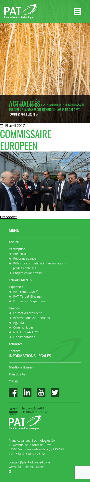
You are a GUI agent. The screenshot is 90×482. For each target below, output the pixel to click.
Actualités (15, 344)
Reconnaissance (24, 258)
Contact (14, 351)
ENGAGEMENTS (20, 280)
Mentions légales (21, 367)
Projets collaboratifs (27, 273)
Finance (14, 308)
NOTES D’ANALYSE (26, 332)
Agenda (18, 322)
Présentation (22, 254)
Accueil (14, 242)
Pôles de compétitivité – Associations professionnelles (39, 265)
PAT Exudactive (25, 291)
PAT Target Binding (27, 296)
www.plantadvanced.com (26, 467)
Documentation (24, 337)
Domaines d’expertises (29, 301)
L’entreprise (17, 249)
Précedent (8, 217)
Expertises (16, 287)
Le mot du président (27, 313)
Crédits (14, 381)
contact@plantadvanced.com (29, 462)
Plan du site (17, 374)
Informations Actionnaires (31, 318)
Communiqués (23, 327)
